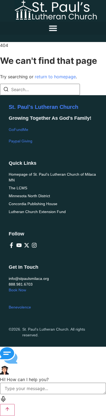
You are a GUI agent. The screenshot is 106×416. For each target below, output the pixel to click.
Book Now (17, 290)
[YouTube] (19, 245)
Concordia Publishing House (33, 204)
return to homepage (55, 76)
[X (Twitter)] (26, 245)
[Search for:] (40, 89)
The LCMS (18, 188)
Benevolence (20, 307)
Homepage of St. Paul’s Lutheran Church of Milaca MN (52, 177)
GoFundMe (18, 129)
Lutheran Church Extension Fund (37, 212)
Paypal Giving (20, 141)
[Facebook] (11, 245)
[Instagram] (34, 245)
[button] (53, 28)
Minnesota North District (29, 196)
